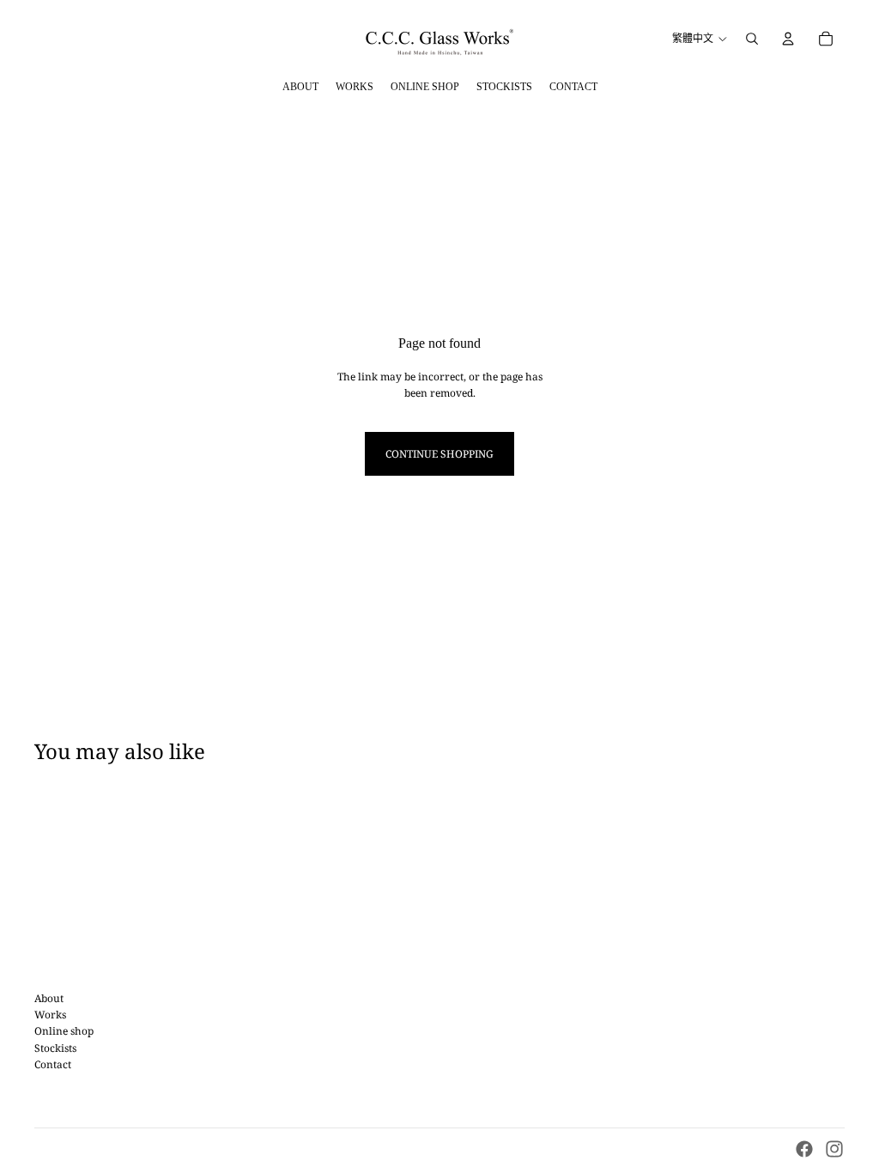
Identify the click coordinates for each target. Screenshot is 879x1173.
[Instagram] (834, 1149)
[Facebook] (804, 1149)
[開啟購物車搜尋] (752, 39)
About (49, 998)
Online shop (64, 1031)
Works (50, 1014)
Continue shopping (439, 454)
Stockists (55, 1048)
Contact (52, 1064)
